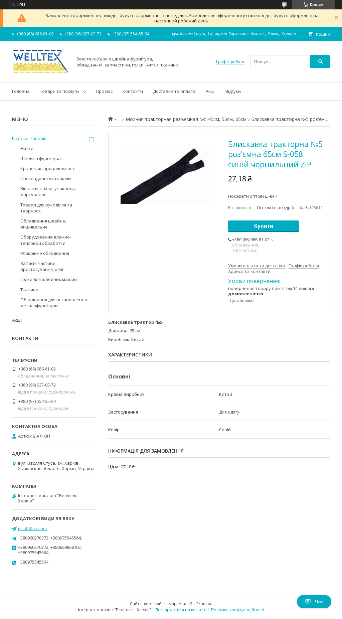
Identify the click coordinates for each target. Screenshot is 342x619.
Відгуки (233, 91)
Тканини (29, 290)
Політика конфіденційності (237, 610)
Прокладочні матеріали (45, 178)
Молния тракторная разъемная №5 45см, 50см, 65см (186, 119)
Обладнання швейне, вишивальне (43, 224)
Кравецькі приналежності (47, 168)
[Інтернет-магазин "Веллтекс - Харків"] (40, 74)
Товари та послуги (59, 91)
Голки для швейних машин (48, 279)
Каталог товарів (29, 138)
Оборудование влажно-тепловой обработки (45, 240)
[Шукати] (320, 61)
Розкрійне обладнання (44, 253)
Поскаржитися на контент (181, 610)
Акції (210, 91)
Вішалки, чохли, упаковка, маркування (48, 191)
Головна (21, 91)
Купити (263, 226)
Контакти (133, 91)
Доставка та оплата (174, 91)
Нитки (26, 148)
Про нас (104, 91)
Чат (319, 601)
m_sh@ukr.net (32, 528)
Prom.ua (204, 604)
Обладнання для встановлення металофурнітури (53, 303)
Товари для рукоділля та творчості (46, 208)
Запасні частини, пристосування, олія (41, 266)
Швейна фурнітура (40, 158)
